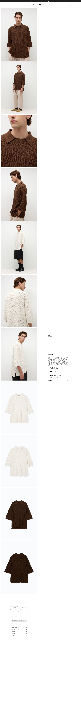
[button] (63, 5)
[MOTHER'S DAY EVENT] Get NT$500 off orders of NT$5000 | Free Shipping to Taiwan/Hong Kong (40, 1)
